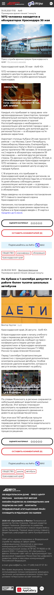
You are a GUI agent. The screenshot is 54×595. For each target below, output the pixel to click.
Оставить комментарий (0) (27, 233)
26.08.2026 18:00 (8, 270)
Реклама (7, 498)
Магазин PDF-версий (25, 498)
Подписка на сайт (12, 505)
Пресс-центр (38, 494)
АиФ (20, 325)
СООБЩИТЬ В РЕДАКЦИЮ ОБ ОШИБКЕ (21, 513)
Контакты (30, 505)
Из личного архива (16, 62)
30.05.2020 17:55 (8, 11)
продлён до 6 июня (11, 213)
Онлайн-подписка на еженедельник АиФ (25, 502)
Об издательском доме (15, 494)
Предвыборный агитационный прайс (23, 509)
